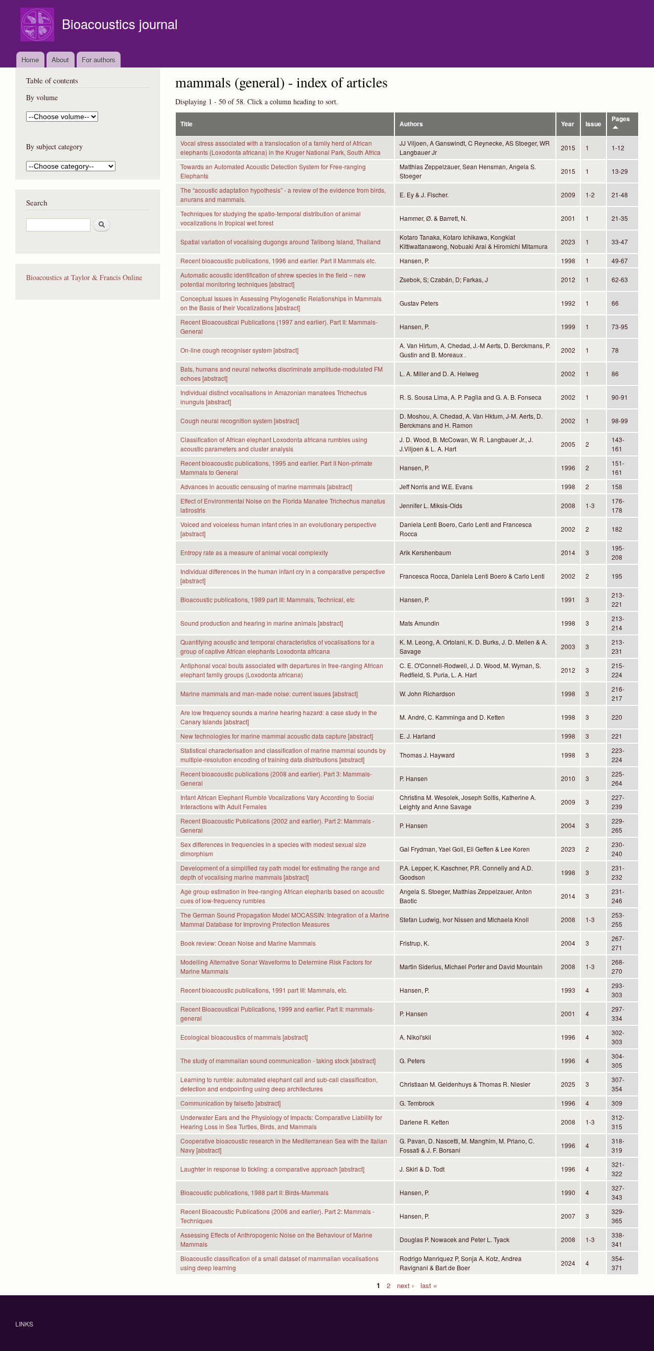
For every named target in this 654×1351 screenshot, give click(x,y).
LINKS (24, 1323)
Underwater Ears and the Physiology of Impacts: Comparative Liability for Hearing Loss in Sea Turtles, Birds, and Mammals (281, 1122)
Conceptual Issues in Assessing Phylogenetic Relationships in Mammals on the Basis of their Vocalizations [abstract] (281, 303)
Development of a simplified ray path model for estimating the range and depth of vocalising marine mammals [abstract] (280, 872)
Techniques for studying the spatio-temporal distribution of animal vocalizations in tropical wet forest (270, 218)
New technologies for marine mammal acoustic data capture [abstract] (276, 735)
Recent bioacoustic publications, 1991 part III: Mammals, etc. (263, 990)
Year (567, 124)
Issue (593, 124)
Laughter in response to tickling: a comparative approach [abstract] (272, 1168)
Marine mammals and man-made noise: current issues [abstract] (269, 693)
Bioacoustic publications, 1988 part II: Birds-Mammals (254, 1192)
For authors (98, 59)
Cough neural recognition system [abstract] (239, 420)
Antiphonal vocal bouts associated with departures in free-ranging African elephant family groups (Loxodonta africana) (281, 670)
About (60, 59)
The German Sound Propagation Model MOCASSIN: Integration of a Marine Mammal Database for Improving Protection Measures (284, 919)
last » (429, 1285)
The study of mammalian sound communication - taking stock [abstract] (278, 1060)
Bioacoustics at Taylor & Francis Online (84, 277)
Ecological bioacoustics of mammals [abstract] (244, 1037)
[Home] (38, 26)
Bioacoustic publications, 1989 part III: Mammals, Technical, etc (267, 599)
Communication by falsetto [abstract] (230, 1102)
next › (405, 1285)
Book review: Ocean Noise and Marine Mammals (248, 942)
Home (30, 59)
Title (186, 124)
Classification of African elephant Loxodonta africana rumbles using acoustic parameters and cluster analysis (273, 444)
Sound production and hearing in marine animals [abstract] (261, 623)
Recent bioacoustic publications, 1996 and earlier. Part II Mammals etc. (278, 260)
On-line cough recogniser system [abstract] (239, 350)
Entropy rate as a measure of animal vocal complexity (254, 552)
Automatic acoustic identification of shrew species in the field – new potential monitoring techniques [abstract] (273, 279)
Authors (411, 124)
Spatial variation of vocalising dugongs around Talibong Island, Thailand (280, 241)
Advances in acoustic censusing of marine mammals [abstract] (266, 486)
